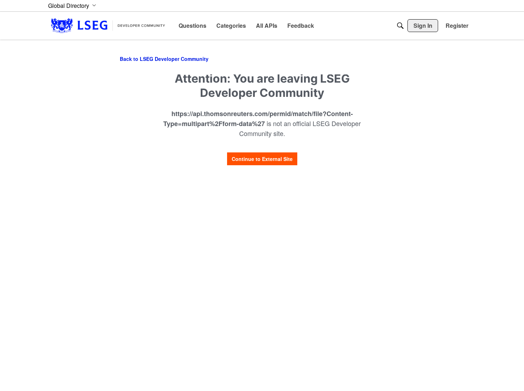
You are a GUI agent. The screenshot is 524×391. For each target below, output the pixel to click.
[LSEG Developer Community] (108, 25)
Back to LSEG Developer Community (164, 58)
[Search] (400, 25)
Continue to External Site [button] (262, 158)
